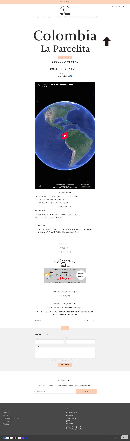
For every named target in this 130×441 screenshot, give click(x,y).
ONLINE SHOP (56, 17)
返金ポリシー (7, 424)
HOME (33, 17)
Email (67, 338)
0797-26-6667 (69, 415)
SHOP (47, 17)
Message (37, 346)
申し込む (85, 391)
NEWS (74, 17)
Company (86, 17)
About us (40, 17)
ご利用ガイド (7, 412)
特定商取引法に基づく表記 (11, 418)
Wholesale (67, 17)
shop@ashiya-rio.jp (71, 412)
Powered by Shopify (113, 438)
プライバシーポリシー (9, 421)
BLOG (79, 17)
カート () (121, 6)
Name (36, 338)
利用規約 (5, 415)
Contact (95, 17)
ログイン (114, 6)
